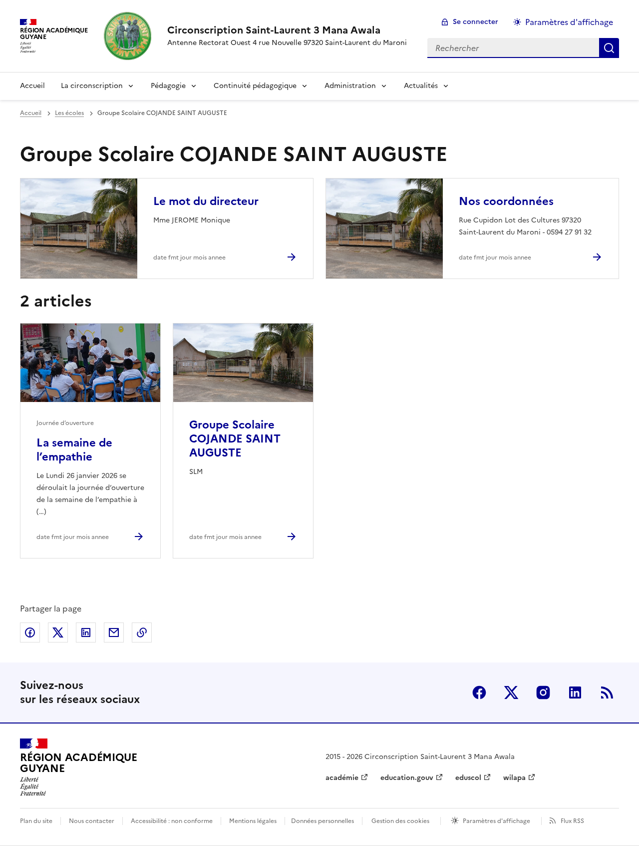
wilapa (514, 777)
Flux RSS (572, 821)
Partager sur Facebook (30, 632)
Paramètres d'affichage (569, 22)
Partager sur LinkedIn (86, 632)
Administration (350, 85)
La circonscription (92, 85)
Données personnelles (322, 821)
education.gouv (406, 777)
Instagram (543, 692)
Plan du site (36, 821)
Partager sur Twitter (58, 632)
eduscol (468, 777)
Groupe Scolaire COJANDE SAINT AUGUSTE (235, 438)
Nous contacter (91, 821)
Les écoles (69, 113)
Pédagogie (168, 85)
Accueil (32, 85)
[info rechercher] (609, 48)
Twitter (511, 692)
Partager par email (114, 632)
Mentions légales (253, 821)
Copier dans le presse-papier (142, 632)
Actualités (421, 85)
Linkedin (575, 692)
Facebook (479, 692)
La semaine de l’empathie (74, 449)
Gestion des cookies (400, 821)
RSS (607, 692)
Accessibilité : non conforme (172, 821)
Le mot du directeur (206, 201)
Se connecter (475, 21)
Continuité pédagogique (255, 85)
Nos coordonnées (506, 201)
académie (341, 777)
